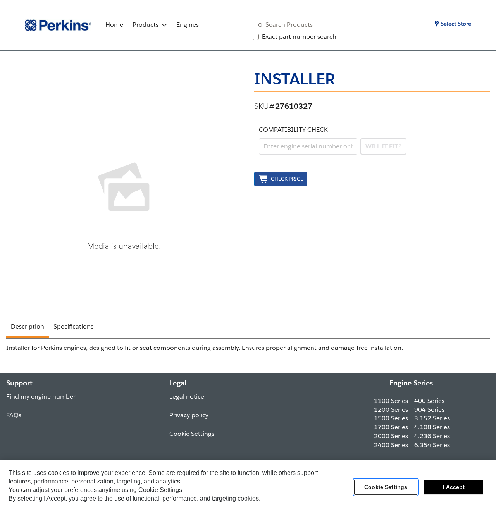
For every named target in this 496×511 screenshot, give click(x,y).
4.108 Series (432, 427)
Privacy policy (188, 415)
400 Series (429, 401)
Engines (187, 25)
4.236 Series (432, 436)
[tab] (27, 327)
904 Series (429, 410)
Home (114, 25)
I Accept (454, 487)
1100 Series (391, 401)
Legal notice (186, 396)
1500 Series (391, 418)
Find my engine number (41, 396)
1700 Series (391, 427)
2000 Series (391, 436)
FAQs (13, 415)
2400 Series (391, 445)
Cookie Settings (385, 487)
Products (145, 25)
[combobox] (321, 25)
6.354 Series (432, 445)
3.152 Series (432, 418)
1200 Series (391, 410)
